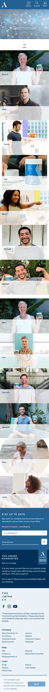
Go (44, 541)
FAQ (3, 650)
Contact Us (6, 653)
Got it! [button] (36, 684)
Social (4, 664)
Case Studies (30, 667)
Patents (28, 664)
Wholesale (29, 641)
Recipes (5, 667)
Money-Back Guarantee (34, 653)
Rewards (28, 650)
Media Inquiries (8, 641)
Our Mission (6, 636)
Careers (28, 633)
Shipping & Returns (9, 656)
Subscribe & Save (9, 639)
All (24, 44)
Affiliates (28, 636)
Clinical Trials (7, 670)
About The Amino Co (10, 633)
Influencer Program (32, 639)
